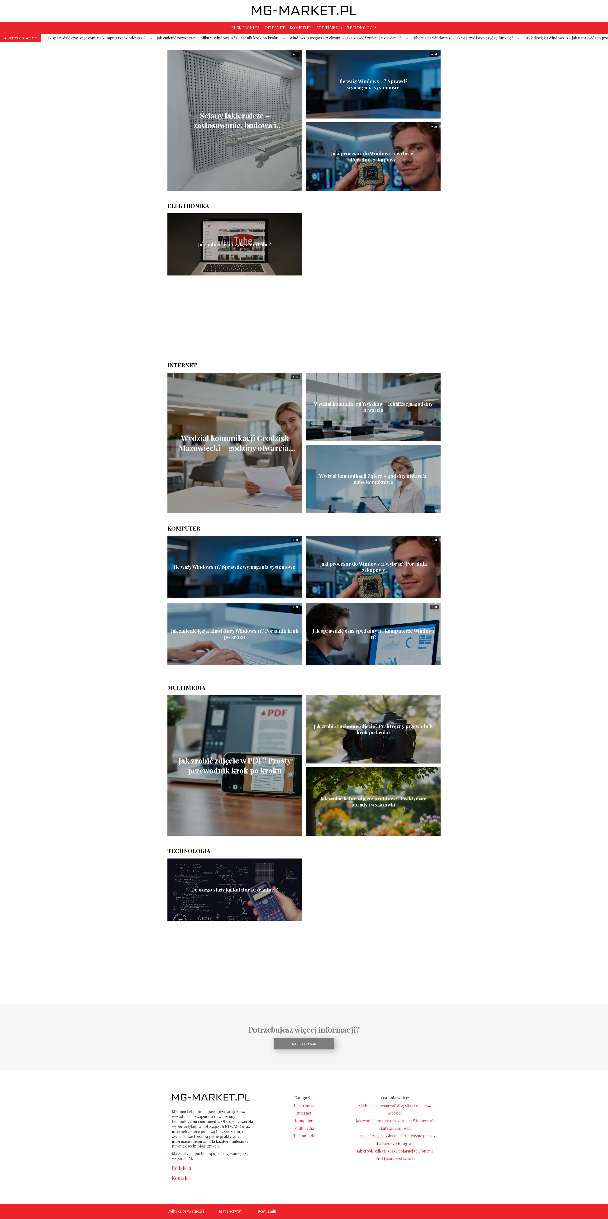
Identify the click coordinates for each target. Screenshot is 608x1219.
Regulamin (267, 1211)
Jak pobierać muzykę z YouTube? (234, 244)
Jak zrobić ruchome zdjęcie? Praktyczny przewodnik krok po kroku (373, 729)
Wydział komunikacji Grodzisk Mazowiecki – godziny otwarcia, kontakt (235, 443)
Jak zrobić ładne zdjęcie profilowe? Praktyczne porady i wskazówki (373, 801)
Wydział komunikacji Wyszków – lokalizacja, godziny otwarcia (373, 407)
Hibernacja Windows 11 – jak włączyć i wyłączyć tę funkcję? (366, 38)
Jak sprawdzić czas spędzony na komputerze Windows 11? (374, 634)
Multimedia (329, 27)
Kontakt (180, 1178)
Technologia (362, 27)
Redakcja (181, 1168)
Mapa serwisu (230, 1211)
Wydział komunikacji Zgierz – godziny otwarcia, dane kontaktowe (373, 479)
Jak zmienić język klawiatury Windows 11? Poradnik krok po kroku (234, 634)
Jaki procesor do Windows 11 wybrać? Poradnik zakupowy (373, 156)
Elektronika (245, 27)
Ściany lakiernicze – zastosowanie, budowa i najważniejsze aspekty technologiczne (235, 120)
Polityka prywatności (185, 1211)
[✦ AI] (272, 189)
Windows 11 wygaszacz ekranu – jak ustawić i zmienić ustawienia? (248, 38)
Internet (275, 27)
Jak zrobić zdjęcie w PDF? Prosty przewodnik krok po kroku (235, 765)
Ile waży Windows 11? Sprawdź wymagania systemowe (373, 84)
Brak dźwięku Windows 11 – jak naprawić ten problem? (475, 38)
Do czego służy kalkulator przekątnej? (234, 890)
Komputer (301, 27)
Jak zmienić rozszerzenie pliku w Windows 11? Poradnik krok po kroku (120, 38)
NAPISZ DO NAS (304, 1044)
